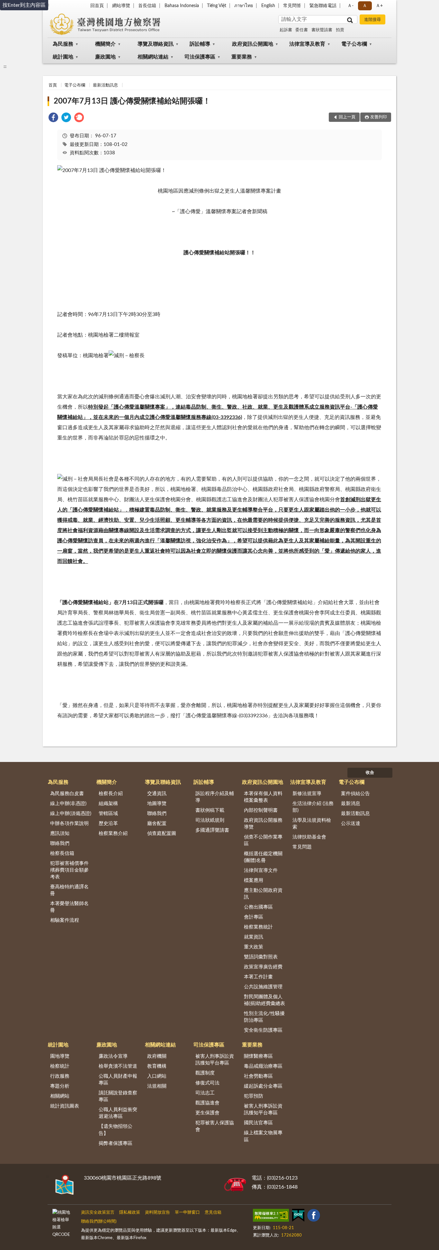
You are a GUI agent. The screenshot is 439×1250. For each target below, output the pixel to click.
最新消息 (350, 803)
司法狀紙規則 (209, 820)
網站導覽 (121, 6)
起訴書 (286, 30)
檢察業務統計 (258, 927)
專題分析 (59, 1086)
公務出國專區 (258, 907)
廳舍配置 (156, 823)
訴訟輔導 (200, 44)
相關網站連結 (153, 56)
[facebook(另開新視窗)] (313, 1216)
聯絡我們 (59, 843)
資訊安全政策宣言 (97, 1212)
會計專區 (253, 917)
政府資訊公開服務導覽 (263, 823)
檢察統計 (59, 1066)
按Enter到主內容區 (24, 5)
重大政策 (253, 947)
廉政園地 (105, 56)
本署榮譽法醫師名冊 (69, 907)
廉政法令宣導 (113, 1056)
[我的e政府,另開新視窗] (298, 1216)
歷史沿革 (108, 823)
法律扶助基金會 (309, 837)
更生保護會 (207, 1112)
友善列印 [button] (378, 117)
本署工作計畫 (258, 976)
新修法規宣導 (306, 793)
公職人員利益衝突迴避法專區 (118, 1113)
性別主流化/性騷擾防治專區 (264, 1017)
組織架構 (108, 803)
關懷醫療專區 (258, 1056)
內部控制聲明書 (261, 810)
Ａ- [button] (350, 6)
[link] (53, 118)
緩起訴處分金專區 (263, 1086)
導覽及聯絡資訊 (156, 44)
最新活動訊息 (105, 85)
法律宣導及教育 (307, 44)
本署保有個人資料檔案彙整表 (263, 797)
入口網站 (156, 1076)
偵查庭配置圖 (161, 833)
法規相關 (156, 1086)
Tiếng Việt (216, 6)
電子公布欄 (354, 44)
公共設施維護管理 (263, 986)
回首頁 (97, 6)
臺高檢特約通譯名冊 (69, 890)
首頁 (53, 85)
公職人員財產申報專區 (118, 1079)
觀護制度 (205, 1073)
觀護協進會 (207, 1103)
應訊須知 (59, 833)
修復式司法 (207, 1083)
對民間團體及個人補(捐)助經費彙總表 (264, 1000)
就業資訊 (253, 937)
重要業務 (241, 56)
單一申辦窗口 (187, 1212)
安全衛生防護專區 (263, 1030)
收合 (370, 773)
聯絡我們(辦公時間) (98, 1221)
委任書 (301, 30)
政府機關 (156, 1056)
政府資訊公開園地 (252, 44)
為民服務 (63, 44)
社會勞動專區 (258, 1076)
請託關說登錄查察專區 (118, 1096)
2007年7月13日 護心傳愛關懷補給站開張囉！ (132, 101)
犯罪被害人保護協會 (214, 1126)
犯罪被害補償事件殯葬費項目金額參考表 (69, 870)
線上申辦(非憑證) (68, 803)
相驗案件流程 (64, 920)
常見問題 (302, 847)
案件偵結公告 (355, 793)
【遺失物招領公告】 (115, 1130)
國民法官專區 (258, 1122)
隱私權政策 (129, 1212)
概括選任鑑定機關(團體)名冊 (263, 857)
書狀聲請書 (321, 30)
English (268, 6)
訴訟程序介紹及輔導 (214, 797)
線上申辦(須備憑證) (70, 813)
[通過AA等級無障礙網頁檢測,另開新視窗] (271, 1216)
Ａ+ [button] (379, 6)
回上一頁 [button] (347, 117)
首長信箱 (147, 6)
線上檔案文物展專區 (263, 1136)
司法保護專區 (199, 56)
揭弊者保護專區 (115, 1143)
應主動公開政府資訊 (263, 894)
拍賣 (340, 30)
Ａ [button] (365, 6)
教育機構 (156, 1066)
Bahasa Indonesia (182, 6)
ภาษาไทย (243, 6)
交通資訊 (156, 793)
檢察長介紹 (111, 793)
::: (5, 66)
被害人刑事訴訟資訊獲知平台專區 (214, 1059)
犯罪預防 (253, 1096)
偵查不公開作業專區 (263, 840)
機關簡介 (105, 44)
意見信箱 (213, 1212)
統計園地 (63, 56)
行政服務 (59, 1076)
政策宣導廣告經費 (263, 967)
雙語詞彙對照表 (261, 957)
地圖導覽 (156, 803)
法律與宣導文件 (261, 870)
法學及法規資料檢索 (311, 823)
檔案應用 (253, 880)
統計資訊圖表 (64, 1106)
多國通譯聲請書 (212, 830)
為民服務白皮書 (67, 793)
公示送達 (350, 823)
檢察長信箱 (62, 853)
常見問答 (292, 6)
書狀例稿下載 (209, 810)
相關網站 (59, 1096)
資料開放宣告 (157, 1212)
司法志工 (205, 1093)
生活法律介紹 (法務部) (313, 807)
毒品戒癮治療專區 (263, 1066)
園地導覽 (59, 1056)
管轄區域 (108, 813)
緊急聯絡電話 (322, 6)
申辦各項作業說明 (69, 823)
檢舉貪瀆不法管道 (118, 1066)
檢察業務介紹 (113, 833)
